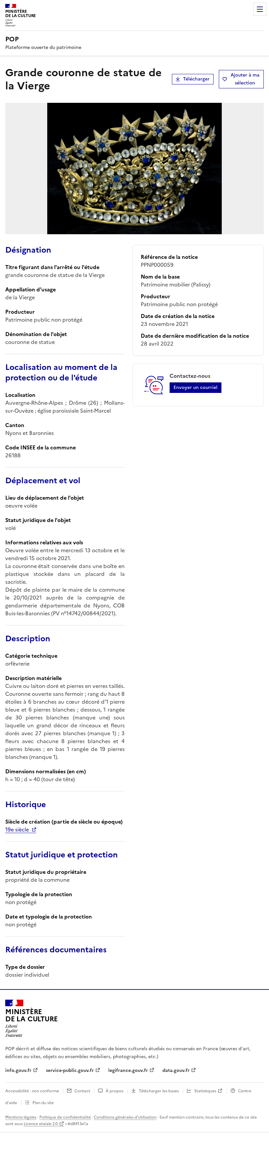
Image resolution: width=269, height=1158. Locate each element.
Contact (82, 1091)
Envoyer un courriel (195, 387)
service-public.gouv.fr (70, 1070)
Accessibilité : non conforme (32, 1091)
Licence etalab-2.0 (41, 1124)
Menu (259, 9)
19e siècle (17, 829)
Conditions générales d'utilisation (125, 1117)
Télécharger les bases (159, 1091)
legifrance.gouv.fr (128, 1070)
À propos (114, 1091)
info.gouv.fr (18, 1070)
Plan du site (43, 1103)
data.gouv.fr (176, 1070)
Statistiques (205, 1091)
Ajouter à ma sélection (245, 79)
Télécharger (196, 79)
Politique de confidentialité (65, 1117)
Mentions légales (20, 1117)
